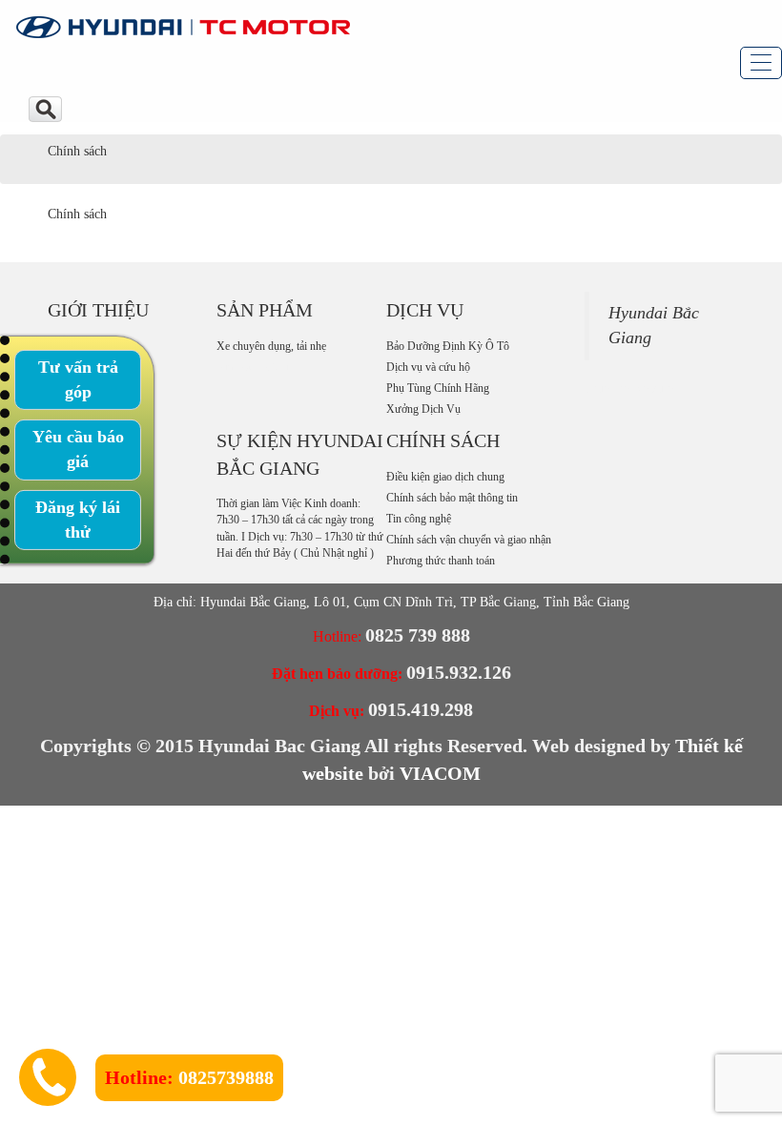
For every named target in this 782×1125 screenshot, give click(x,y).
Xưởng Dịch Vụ (423, 409)
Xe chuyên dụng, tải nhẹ (271, 346)
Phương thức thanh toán (440, 560)
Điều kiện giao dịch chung (445, 476)
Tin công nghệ (418, 518)
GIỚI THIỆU (98, 309)
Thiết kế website (629, 388)
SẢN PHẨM (264, 309)
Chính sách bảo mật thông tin (452, 497)
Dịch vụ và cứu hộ (428, 367)
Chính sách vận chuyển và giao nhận (468, 539)
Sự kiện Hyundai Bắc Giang (299, 454)
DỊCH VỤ (424, 309)
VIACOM (440, 773)
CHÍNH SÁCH (443, 440)
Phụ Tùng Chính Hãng (437, 388)
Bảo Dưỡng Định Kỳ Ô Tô (447, 346)
